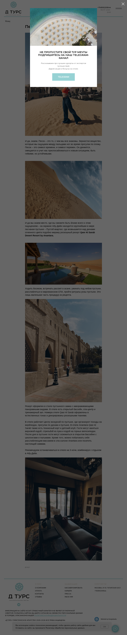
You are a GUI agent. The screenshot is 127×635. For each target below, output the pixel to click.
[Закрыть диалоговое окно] (123, 4)
